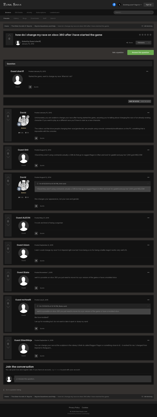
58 (27, 133)
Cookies (85, 407)
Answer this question (140, 52)
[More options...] (147, 71)
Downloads (35, 18)
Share (130, 42)
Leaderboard (54, 12)
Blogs (25, 18)
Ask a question (118, 52)
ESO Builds (19, 12)
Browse (8, 12)
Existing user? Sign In (132, 5)
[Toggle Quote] (38, 184)
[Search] (151, 12)
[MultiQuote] (30, 87)
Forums (6, 18)
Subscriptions (41, 12)
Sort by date (145, 101)
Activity (29, 12)
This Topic (142, 12)
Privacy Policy (74, 407)
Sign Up (148, 5)
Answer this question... (26, 379)
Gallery (16, 18)
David (23, 112)
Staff (44, 18)
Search (53, 18)
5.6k (21, 133)
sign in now (56, 370)
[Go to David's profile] (23, 120)
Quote (36, 87)
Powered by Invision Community (78, 413)
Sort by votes (134, 101)
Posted (37, 71)
